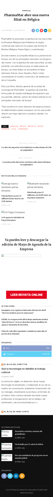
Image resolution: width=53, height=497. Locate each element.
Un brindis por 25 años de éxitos (29, 444)
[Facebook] (4, 476)
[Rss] (22, 476)
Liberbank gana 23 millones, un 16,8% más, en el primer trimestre (39, 195)
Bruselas (32, 126)
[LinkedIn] (16, 476)
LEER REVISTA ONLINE (26, 294)
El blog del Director (15, 364)
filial (14, 129)
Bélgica (23, 126)
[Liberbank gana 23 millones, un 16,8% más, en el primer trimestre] (39, 185)
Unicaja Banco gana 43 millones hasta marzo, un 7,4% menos (12, 198)
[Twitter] (10, 476)
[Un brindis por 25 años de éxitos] (6, 446)
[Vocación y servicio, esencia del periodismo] (6, 433)
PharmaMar (23, 129)
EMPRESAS (26, 11)
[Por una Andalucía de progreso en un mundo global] (6, 457)
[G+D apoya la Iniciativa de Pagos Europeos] (13, 212)
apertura (14, 126)
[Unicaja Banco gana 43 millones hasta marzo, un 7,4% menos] (13, 187)
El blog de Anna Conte (16, 412)
